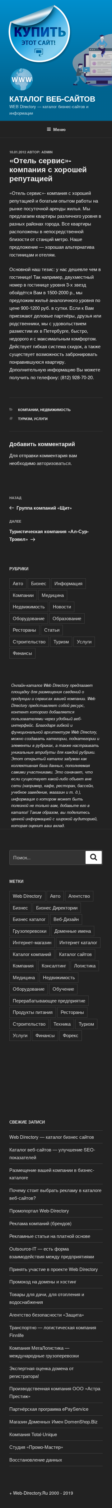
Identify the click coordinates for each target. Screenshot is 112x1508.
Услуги (41, 418)
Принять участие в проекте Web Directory (54, 1269)
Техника (62, 1023)
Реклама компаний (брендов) (40, 1223)
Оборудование (28, 618)
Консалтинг (54, 965)
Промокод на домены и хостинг (42, 1281)
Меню (59, 129)
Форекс (70, 1035)
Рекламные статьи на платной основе (49, 1236)
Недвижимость (55, 409)
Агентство (79, 895)
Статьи (51, 629)
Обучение (63, 988)
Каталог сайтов (75, 954)
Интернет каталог (78, 942)
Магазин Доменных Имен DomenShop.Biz (53, 1421)
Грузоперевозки (29, 930)
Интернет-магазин (32, 942)
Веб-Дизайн (66, 919)
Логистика (85, 965)
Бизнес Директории (56, 907)
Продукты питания (33, 1012)
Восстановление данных (35, 1459)
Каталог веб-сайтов (52, 98)
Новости (62, 606)
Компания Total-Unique (33, 1434)
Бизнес (38, 583)
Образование (67, 618)
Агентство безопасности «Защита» (46, 1314)
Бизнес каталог (29, 919)
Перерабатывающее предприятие (49, 1000)
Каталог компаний (32, 954)
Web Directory (27, 895)
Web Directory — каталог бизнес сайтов (51, 1136)
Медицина (53, 595)
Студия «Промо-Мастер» (36, 1447)
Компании (28, 409)
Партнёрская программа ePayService (48, 1408)
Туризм (25, 418)
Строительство (29, 641)
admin (47, 152)
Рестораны (24, 629)
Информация (68, 583)
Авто (18, 583)
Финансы (22, 653)
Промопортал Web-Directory (39, 1210)
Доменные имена (72, 930)
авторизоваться (54, 463)
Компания (23, 965)
